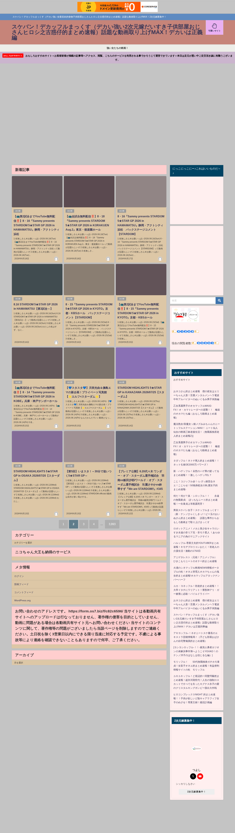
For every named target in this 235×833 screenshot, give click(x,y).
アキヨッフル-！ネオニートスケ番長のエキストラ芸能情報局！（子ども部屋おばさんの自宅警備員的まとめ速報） (196, 637)
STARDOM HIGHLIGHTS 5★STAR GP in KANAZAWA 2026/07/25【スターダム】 (141, 392)
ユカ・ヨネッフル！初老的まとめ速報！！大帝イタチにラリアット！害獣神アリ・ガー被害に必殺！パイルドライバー (196, 590)
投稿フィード (21, 584)
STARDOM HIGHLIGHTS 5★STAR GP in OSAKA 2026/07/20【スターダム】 (37, 475)
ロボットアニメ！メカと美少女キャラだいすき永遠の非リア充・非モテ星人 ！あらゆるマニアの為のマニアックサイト (196, 532)
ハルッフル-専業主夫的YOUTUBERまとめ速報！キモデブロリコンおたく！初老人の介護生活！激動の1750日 (196, 547)
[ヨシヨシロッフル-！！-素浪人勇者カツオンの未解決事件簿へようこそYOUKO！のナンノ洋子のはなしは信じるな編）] (196, 651)
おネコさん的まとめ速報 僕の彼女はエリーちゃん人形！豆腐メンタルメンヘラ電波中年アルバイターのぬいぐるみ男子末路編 (196, 395)
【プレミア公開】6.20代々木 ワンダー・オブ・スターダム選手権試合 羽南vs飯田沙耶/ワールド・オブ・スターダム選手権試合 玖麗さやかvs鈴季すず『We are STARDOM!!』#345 (141, 480)
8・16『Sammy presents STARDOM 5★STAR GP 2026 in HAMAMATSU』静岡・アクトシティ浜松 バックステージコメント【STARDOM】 (141, 225)
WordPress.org (22, 600)
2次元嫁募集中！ (196, 792)
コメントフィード (24, 592)
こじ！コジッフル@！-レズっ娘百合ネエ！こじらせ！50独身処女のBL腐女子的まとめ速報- (195, 485)
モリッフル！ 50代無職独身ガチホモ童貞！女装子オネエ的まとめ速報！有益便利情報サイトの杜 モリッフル (196, 666)
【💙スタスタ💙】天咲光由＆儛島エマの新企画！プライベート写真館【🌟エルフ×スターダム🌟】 (88, 392)
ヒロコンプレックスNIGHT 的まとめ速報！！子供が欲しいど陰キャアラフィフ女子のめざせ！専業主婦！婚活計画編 (196, 698)
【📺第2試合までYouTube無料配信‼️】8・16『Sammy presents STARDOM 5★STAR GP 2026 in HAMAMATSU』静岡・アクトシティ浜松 (36, 225)
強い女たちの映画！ (117, 48)
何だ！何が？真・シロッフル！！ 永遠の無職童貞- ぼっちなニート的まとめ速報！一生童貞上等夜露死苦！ (196, 500)
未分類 (17, 211)
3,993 (112, 524)
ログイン (19, 576)
